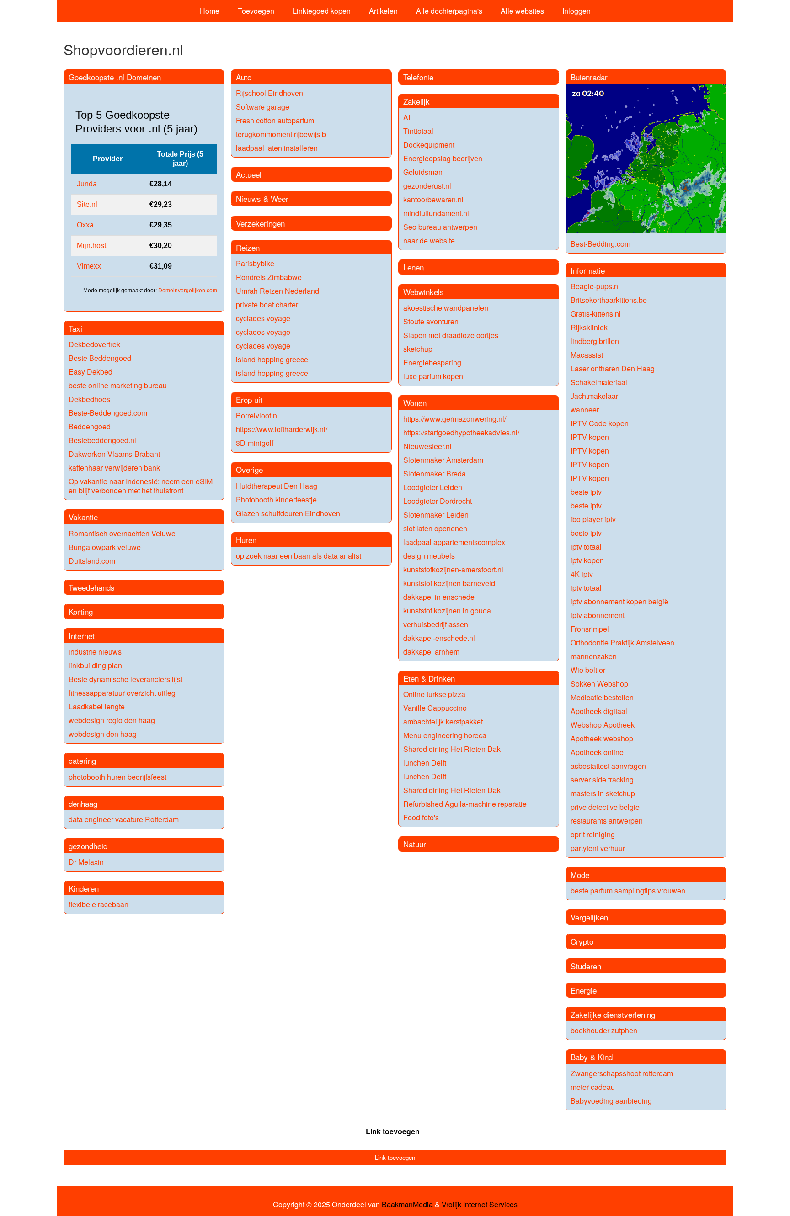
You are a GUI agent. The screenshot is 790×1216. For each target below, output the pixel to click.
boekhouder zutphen (604, 1030)
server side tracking (602, 779)
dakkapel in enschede (439, 597)
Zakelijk (416, 101)
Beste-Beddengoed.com (108, 412)
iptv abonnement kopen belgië (619, 601)
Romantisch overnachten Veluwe (122, 533)
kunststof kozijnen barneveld (449, 583)
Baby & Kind (592, 1057)
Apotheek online (597, 752)
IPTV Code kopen (600, 423)
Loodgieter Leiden (432, 487)
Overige (249, 469)
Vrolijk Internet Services (480, 1204)
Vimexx (89, 266)
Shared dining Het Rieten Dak (452, 749)
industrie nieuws (95, 651)
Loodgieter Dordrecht (437, 501)
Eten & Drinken (429, 678)
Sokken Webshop (599, 683)
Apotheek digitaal (599, 711)
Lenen (413, 267)
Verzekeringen (260, 223)
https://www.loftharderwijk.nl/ (281, 429)
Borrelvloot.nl (257, 415)
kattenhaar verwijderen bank (114, 467)
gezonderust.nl (427, 185)
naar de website (429, 240)
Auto (243, 77)
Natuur (414, 844)
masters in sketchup (603, 793)
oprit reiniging (593, 834)
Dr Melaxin (86, 861)
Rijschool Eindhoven (269, 93)
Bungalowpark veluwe (105, 547)
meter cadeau (593, 1087)
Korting (81, 611)
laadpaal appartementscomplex (454, 542)
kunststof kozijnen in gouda (447, 610)
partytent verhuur (598, 848)
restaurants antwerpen (607, 820)
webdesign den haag (103, 734)
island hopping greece (272, 359)
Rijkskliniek (589, 327)
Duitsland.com (92, 560)
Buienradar (589, 77)
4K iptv (582, 574)
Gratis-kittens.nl (596, 313)
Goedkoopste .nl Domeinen (115, 77)
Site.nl (87, 204)
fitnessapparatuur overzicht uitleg (122, 692)
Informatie (588, 270)
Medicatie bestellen (602, 697)
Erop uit (249, 399)
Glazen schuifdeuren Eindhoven (288, 513)
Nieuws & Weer (262, 198)
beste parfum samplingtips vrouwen (628, 890)
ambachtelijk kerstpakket (443, 721)
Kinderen (84, 888)
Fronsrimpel (590, 629)
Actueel (249, 174)
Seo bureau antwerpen (440, 227)
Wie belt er (588, 670)
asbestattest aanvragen (608, 766)
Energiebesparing (432, 362)
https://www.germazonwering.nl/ (454, 418)
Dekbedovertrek (94, 344)
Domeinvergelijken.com (187, 290)
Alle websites (522, 10)
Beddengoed (90, 426)
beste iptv (586, 491)
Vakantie (83, 517)
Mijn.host (91, 245)
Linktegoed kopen (322, 10)
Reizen (248, 247)
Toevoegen (256, 10)
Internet (82, 635)
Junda (87, 184)
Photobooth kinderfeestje (276, 499)
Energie (584, 990)
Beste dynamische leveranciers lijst (125, 679)
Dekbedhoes (89, 399)
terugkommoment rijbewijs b (281, 134)
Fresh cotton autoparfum (275, 120)
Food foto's (421, 817)
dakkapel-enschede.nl (439, 638)
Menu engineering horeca (444, 735)
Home (209, 10)
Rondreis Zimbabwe (269, 277)
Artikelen (383, 10)
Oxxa (85, 225)
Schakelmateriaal (599, 382)
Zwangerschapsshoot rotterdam (622, 1073)
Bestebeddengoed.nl (102, 440)
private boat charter (267, 304)
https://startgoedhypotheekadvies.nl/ (461, 432)
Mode (580, 874)
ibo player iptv (593, 519)
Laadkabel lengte (97, 706)
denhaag (83, 803)
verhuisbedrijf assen (435, 624)
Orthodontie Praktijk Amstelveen (622, 642)
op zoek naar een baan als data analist (298, 555)
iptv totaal (586, 546)
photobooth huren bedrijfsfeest (117, 777)
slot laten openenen (435, 528)
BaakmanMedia (407, 1204)
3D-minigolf (254, 443)
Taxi (75, 328)
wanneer (585, 409)
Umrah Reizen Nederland (277, 290)
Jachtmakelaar (594, 396)
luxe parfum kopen (433, 376)
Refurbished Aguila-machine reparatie (465, 803)
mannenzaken (594, 656)
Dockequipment (428, 144)
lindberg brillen (595, 341)
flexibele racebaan (98, 904)
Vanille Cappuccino (435, 708)
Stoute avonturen (431, 321)
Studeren (586, 966)
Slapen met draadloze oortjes (450, 335)
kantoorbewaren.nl (433, 199)
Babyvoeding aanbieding (611, 1100)
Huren (246, 539)
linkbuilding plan (95, 665)
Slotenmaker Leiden (436, 514)
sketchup (417, 349)
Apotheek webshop (602, 738)
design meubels (429, 555)
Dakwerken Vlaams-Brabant (114, 454)
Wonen (415, 402)
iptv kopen (587, 560)
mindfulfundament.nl (436, 213)
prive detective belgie (605, 807)
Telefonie (418, 77)
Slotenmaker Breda (434, 473)
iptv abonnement (598, 615)
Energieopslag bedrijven (442, 158)
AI (406, 117)
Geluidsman (423, 172)
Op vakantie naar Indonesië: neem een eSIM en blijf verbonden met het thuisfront (141, 486)
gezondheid (88, 845)
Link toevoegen (393, 1131)
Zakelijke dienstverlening (613, 1014)
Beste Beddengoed (100, 358)
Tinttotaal (418, 131)
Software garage (262, 106)
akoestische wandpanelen (445, 307)
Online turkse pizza (434, 694)
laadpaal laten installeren (277, 148)
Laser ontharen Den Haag (613, 368)
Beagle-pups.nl (595, 286)
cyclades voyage (263, 318)
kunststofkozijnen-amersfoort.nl (453, 569)
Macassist (587, 354)
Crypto (582, 941)
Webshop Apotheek (603, 724)
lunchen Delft (424, 762)
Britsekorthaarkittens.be (609, 300)
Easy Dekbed (90, 371)
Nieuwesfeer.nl (427, 446)
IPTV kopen (590, 437)
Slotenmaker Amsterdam (443, 460)
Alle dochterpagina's (449, 10)
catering (82, 760)
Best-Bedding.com (600, 243)
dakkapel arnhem (431, 651)
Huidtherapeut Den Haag (276, 486)
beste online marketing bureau (118, 385)
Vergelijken (589, 917)
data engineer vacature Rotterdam (124, 819)
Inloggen (576, 10)
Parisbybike (255, 263)
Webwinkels (423, 291)
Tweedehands (92, 587)
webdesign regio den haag (112, 720)
